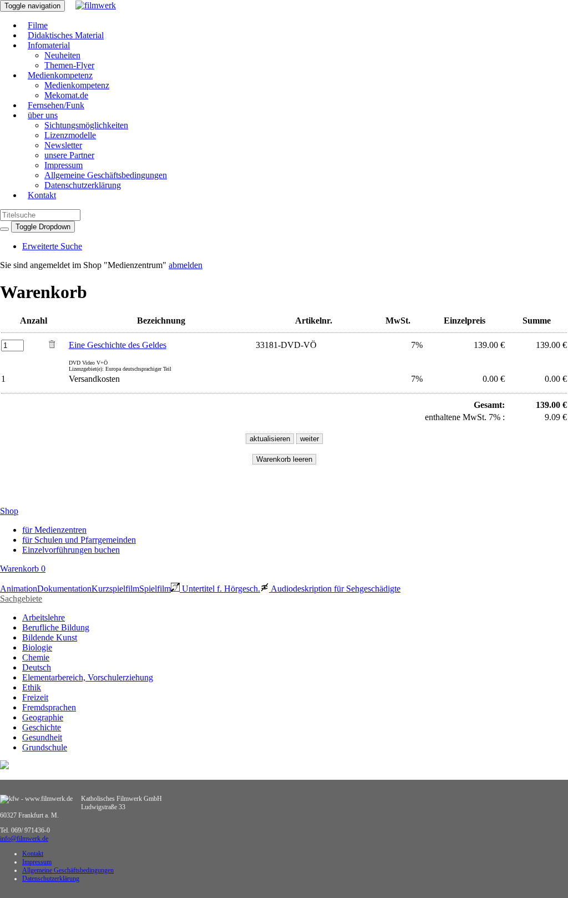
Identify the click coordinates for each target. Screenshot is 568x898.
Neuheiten (62, 55)
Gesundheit (42, 737)
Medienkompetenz (60, 75)
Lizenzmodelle (70, 135)
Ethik (31, 687)
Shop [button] (9, 511)
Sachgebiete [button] (21, 598)
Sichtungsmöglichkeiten (86, 125)
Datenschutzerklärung (82, 185)
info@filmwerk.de (24, 838)
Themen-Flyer (69, 65)
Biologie (37, 647)
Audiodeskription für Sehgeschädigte (334, 588)
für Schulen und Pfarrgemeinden (79, 539)
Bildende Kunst (49, 637)
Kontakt (42, 195)
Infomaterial (49, 45)
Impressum (63, 165)
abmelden (185, 265)
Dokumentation (64, 588)
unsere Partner (69, 155)
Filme (38, 25)
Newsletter (63, 145)
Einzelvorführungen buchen (71, 549)
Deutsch (36, 667)
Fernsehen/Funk (56, 105)
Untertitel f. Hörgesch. (220, 588)
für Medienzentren (54, 529)
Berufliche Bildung (55, 627)
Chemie (35, 657)
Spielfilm (155, 588)
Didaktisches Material (66, 35)
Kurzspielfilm (115, 588)
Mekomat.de (66, 95)
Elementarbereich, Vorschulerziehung (87, 677)
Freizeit (35, 697)
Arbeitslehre (43, 617)
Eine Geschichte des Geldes (117, 345)
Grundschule (44, 747)
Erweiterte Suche (52, 246)
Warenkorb (22, 568)
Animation (18, 588)
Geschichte (41, 727)
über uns (43, 115)
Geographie (42, 717)
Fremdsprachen (49, 707)
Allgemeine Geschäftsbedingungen (105, 175)
